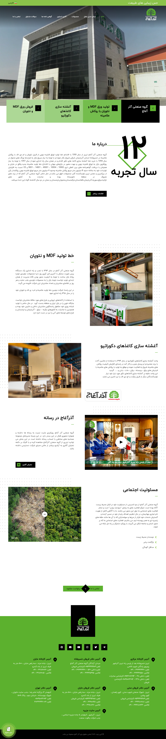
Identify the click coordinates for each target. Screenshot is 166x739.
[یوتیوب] (79, 647)
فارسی (11, 3)
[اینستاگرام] (87, 647)
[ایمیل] (70, 647)
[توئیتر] (96, 647)
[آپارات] (62, 647)
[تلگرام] (104, 647)
